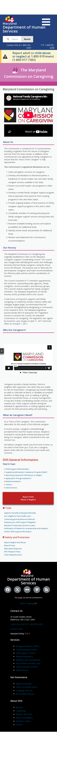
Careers (8, 484)
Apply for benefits (24, 683)
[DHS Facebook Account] (7, 589)
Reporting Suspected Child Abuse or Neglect (23, 475)
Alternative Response (13, 548)
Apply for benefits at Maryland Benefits (20, 513)
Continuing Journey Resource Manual (19, 519)
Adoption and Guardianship (28, 660)
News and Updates (24, 717)
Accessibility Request (25, 694)
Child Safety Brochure (13, 555)
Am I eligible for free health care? (17, 516)
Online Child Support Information (17, 531)
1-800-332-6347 (17, 624)
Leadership (21, 711)
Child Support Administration (17, 469)
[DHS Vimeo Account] (36, 589)
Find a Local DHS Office (26, 687)
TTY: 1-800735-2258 (34, 624)
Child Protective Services (27, 666)
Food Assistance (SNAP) (27, 649)
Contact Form (16, 629)
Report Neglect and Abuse (15, 542)
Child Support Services (26, 653)
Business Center (23, 721)
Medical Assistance (13, 481)
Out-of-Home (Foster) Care (28, 663)
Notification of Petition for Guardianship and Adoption (26, 528)
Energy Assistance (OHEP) (27, 646)
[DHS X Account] (17, 589)
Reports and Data (24, 714)
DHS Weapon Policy (12, 551)
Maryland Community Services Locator (19, 525)
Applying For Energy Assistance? (18, 478)
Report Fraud (9, 545)
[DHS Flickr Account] (27, 589)
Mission (19, 707)
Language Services (24, 690)
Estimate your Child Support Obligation (20, 522)
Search (27, 39)
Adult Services (11, 488)
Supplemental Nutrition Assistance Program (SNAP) (26, 472)
